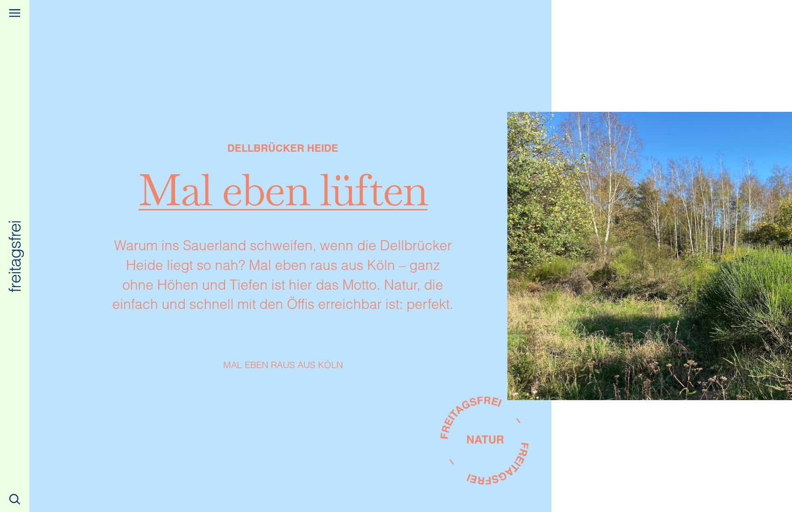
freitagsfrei (15, 256)
